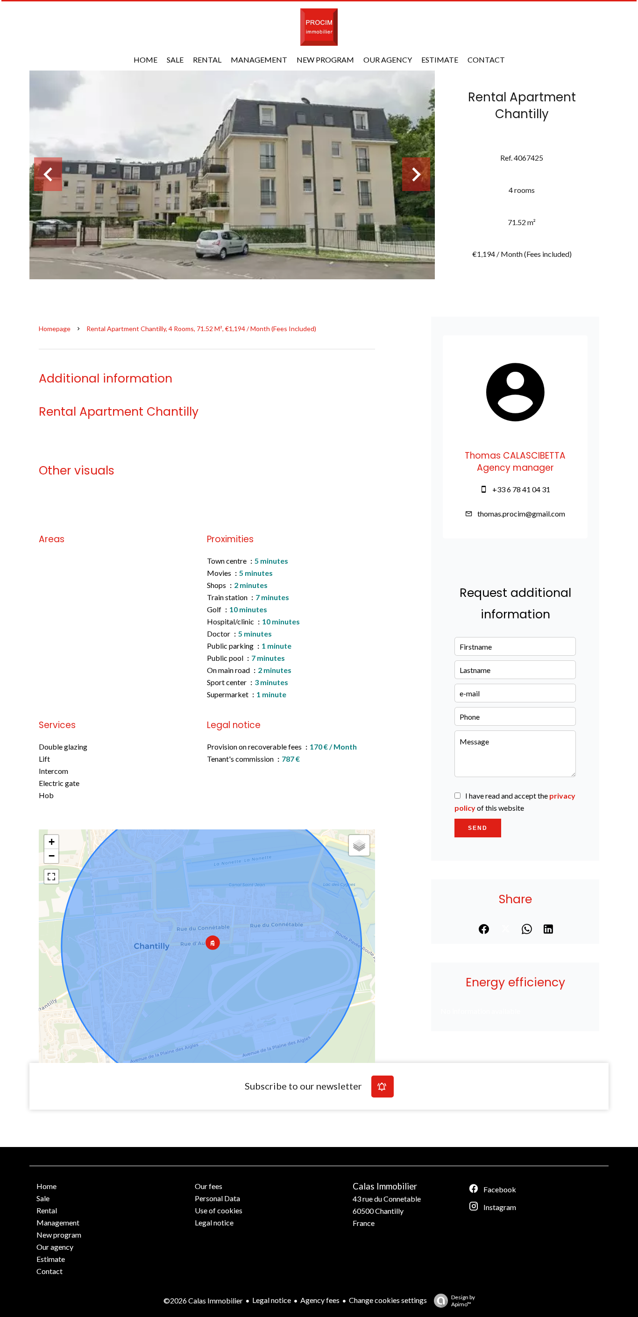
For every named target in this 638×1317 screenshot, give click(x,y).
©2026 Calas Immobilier (203, 1300)
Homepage (55, 329)
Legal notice (271, 1300)
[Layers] (359, 845)
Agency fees (320, 1300)
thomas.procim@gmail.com (521, 513)
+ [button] (52, 842)
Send (478, 828)
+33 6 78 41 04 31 (521, 489)
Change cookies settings (388, 1300)
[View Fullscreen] (51, 877)
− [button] (52, 856)
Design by (463, 1301)
